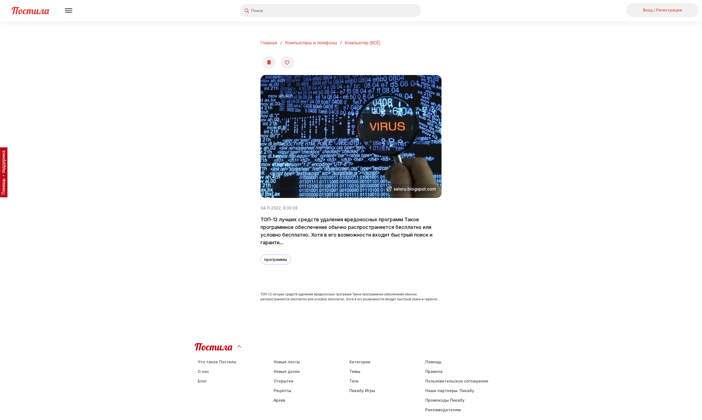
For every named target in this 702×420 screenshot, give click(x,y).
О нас (203, 371)
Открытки (283, 381)
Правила (434, 371)
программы (275, 259)
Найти (396, 10)
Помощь (433, 361)
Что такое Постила (217, 361)
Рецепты (282, 390)
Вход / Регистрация (662, 10)
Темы (354, 371)
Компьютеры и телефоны (311, 42)
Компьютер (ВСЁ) (363, 42)
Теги (353, 381)
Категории (359, 361)
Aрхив (279, 400)
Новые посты (287, 361)
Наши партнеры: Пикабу (449, 390)
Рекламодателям (443, 409)
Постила (30, 10)
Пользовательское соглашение (456, 381)
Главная (269, 42)
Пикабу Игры (362, 390)
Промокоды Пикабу (445, 400)
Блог (202, 381)
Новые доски (287, 371)
